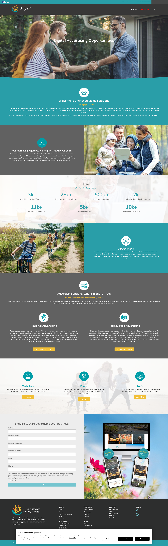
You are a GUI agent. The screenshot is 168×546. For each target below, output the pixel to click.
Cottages (86, 516)
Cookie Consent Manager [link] (25, 532)
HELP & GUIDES (126, 2)
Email (10, 458)
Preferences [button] (33, 540)
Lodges (86, 521)
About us (134, 9)
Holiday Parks (88, 525)
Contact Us (112, 518)
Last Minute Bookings (65, 514)
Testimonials (62, 525)
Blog (154, 9)
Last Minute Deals (145, 9)
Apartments (87, 512)
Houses (86, 519)
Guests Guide (63, 519)
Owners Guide (63, 521)
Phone (10, 466)
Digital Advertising (64, 523)
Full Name (11, 428)
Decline (126, 539)
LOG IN (160, 2)
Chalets (86, 514)
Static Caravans (89, 509)
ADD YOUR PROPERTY (143, 2)
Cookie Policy (63, 528)
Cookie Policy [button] (72, 538)
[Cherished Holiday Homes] (22, 7)
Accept (142, 539)
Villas (85, 523)
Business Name (13, 435)
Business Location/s (15, 443)
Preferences (109, 539)
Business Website (14, 451)
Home (61, 509)
